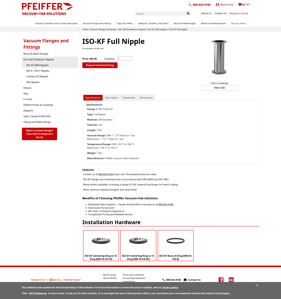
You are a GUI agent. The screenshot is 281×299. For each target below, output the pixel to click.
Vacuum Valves (238, 23)
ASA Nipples (33, 82)
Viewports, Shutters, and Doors (153, 23)
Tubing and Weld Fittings (37, 122)
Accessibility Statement (134, 278)
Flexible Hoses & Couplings (38, 104)
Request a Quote (238, 13)
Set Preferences (38, 293)
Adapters (28, 110)
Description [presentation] (111, 97)
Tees (25, 93)
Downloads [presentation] (129, 97)
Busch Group (109, 274)
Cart (247, 4)
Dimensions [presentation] (146, 97)
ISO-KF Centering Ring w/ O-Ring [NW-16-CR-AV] (138, 257)
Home (85, 29)
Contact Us (220, 13)
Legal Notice (129, 281)
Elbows (27, 87)
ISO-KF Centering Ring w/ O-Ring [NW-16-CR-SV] (101, 257)
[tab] (93, 98)
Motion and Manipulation (213, 23)
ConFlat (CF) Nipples (37, 76)
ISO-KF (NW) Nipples (158, 29)
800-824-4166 (202, 5)
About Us (206, 13)
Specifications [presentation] (93, 97)
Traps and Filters (124, 23)
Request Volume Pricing (100, 65)
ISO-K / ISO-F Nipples (37, 70)
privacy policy (170, 287)
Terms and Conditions (133, 274)
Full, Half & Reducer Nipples (132, 29)
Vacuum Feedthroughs (185, 23)
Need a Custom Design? (39, 134)
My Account (226, 4)
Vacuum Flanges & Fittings (103, 29)
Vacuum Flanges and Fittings (97, 23)
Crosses (27, 99)
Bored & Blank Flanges (35, 53)
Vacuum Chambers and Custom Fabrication (56, 23)
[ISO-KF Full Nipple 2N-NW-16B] (219, 57)
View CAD (219, 87)
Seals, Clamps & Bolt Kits (36, 116)
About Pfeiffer (110, 278)
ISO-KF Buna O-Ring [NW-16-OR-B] (175, 257)
